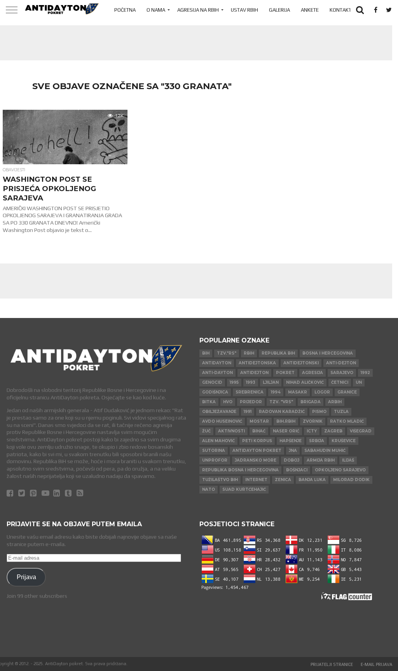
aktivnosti (231, 431)
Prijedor (251, 401)
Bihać (258, 431)
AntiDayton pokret (256, 450)
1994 (276, 392)
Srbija (316, 440)
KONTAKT (340, 10)
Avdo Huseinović (222, 421)
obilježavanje (219, 411)
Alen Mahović (218, 440)
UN (359, 382)
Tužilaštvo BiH (220, 479)
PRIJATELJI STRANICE (332, 664)
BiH (205, 353)
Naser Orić (286, 431)
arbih (335, 401)
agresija (312, 372)
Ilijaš (348, 460)
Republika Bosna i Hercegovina (240, 470)
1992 (365, 372)
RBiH (249, 353)
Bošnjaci (296, 470)
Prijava (26, 576)
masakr (297, 392)
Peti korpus (257, 440)
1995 (234, 382)
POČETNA (125, 10)
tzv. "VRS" (281, 401)
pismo (319, 411)
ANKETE (310, 10)
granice (347, 392)
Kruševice (344, 440)
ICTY (312, 431)
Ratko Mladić (347, 421)
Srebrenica (250, 392)
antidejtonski (301, 362)
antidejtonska (257, 362)
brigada (310, 401)
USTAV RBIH (244, 10)
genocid (212, 382)
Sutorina (213, 450)
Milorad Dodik (351, 479)
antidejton (254, 372)
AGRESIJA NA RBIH (198, 10)
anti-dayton (217, 372)
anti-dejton (341, 362)
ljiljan (271, 382)
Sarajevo (341, 372)
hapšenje (290, 440)
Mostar (259, 421)
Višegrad (361, 431)
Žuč (206, 431)
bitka (209, 401)
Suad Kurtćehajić (244, 489)
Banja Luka (312, 479)
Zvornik (313, 421)
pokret (285, 372)
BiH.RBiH (285, 421)
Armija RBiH (321, 460)
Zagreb (333, 431)
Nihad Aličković (305, 382)
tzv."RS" (226, 353)
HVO (227, 401)
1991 (247, 411)
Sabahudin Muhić (325, 450)
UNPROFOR (214, 460)
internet (256, 479)
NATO (208, 489)
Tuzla (341, 411)
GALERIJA (279, 10)
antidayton (216, 362)
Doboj (291, 460)
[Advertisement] (193, 42)
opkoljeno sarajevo (340, 470)
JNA (293, 450)
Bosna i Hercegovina (327, 353)
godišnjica (215, 392)
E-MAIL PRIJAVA (376, 664)
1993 (250, 382)
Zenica (283, 479)
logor (322, 392)
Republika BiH (278, 353)
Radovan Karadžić (282, 411)
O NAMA (156, 10)
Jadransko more (255, 460)
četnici (339, 382)
